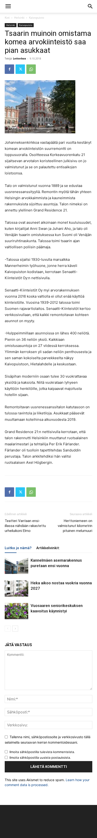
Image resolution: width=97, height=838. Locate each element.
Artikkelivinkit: (48, 548)
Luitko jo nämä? (18, 548)
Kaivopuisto (36, 18)
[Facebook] (9, 69)
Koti (7, 18)
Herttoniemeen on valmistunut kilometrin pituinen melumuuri (75, 526)
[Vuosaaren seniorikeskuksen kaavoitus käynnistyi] (16, 611)
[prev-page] (8, 629)
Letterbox (19, 58)
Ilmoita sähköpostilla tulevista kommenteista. (42, 752)
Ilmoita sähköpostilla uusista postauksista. (40, 757)
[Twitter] (20, 69)
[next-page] (15, 629)
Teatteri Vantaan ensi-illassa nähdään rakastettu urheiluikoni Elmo (25, 526)
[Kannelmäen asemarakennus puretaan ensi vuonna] (16, 566)
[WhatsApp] (31, 69)
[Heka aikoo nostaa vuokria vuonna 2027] (16, 588)
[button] (8, 6)
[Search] (90, 6)
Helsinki (19, 18)
